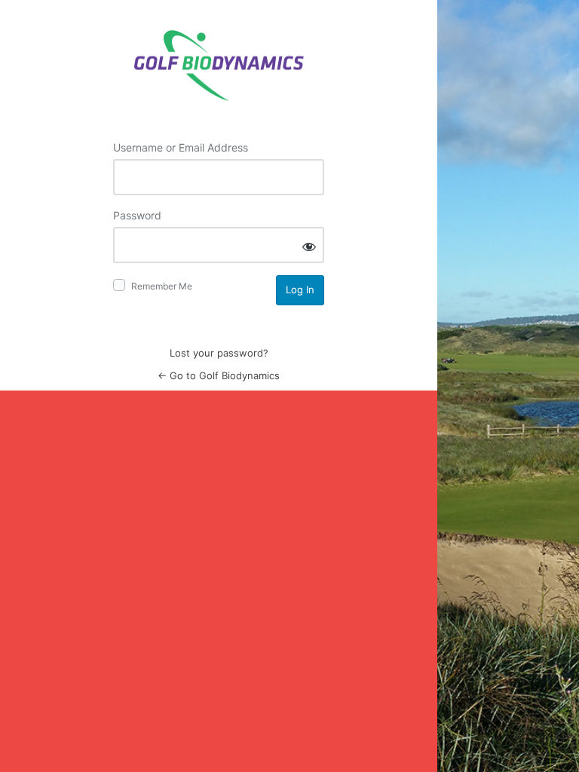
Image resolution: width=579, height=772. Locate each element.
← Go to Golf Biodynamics (219, 375)
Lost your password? (219, 353)
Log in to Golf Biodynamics (219, 65)
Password (137, 215)
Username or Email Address (180, 147)
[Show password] (309, 246)
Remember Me (161, 286)
